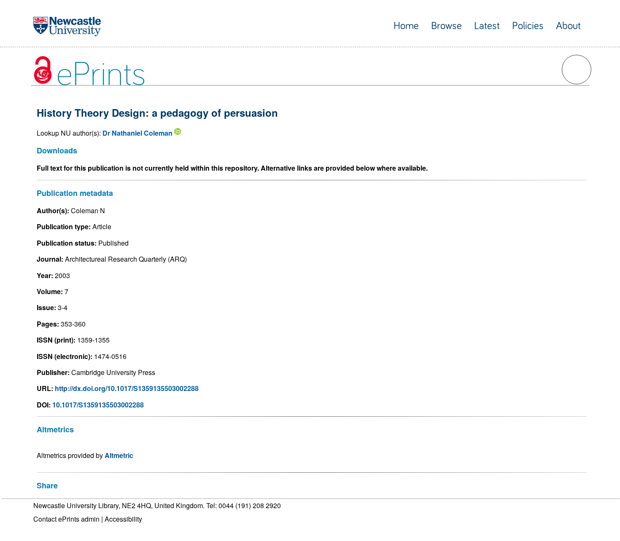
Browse (446, 26)
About (568, 26)
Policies (528, 26)
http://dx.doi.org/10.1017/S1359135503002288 (127, 388)
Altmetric (119, 455)
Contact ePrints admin (66, 519)
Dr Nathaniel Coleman (137, 133)
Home (406, 26)
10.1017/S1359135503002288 (98, 405)
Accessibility (123, 519)
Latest (487, 26)
